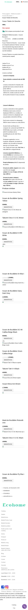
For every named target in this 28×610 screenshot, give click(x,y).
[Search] (14, 1)
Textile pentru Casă (6, 529)
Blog (2, 553)
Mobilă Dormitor (5, 523)
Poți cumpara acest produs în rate (14, 31)
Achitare (3, 556)
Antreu (3, 534)
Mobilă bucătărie (5, 526)
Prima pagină (6, 13)
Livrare (3, 559)
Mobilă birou (4, 517)
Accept (3, 602)
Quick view (4, 348)
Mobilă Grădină (5, 548)
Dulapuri (3, 537)
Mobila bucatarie (16, 13)
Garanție (3, 565)
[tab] (8, 39)
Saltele (3, 514)
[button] (8, 360)
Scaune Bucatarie (7, 15)
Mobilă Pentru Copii (6, 520)
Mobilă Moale (5, 545)
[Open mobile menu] (1, 1)
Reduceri (3, 539)
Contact (3, 562)
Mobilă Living (5, 542)
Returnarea (4, 568)
